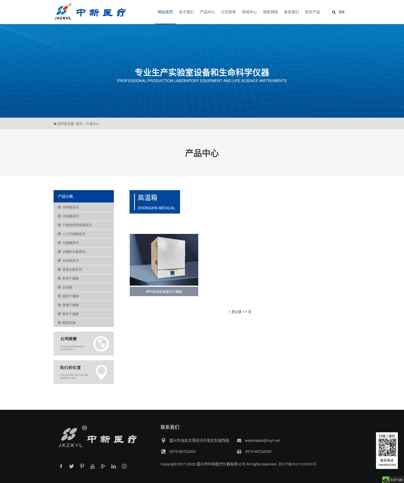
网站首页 (165, 12)
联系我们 (291, 12)
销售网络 (270, 12)
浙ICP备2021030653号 (297, 464)
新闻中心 (249, 12)
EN (341, 12)
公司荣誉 (228, 12)
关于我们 (186, 12)
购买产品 (312, 12)
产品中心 (207, 12)
